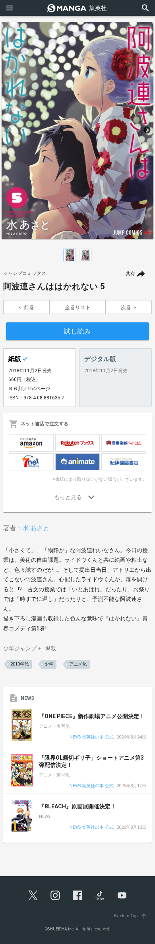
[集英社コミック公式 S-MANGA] (77, 8)
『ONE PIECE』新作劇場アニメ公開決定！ (92, 716)
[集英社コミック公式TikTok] (99, 895)
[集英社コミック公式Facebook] (77, 895)
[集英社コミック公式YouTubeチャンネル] (122, 895)
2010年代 (19, 664)
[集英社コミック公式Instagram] (55, 895)
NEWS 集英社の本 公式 (92, 737)
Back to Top (130, 915)
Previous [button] (8, 130)
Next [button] (147, 130)
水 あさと (35, 528)
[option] (77, 130)
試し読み (77, 331)
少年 (49, 664)
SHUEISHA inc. (61, 929)
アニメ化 (78, 664)
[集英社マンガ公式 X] (33, 895)
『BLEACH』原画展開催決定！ (77, 806)
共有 (130, 273)
